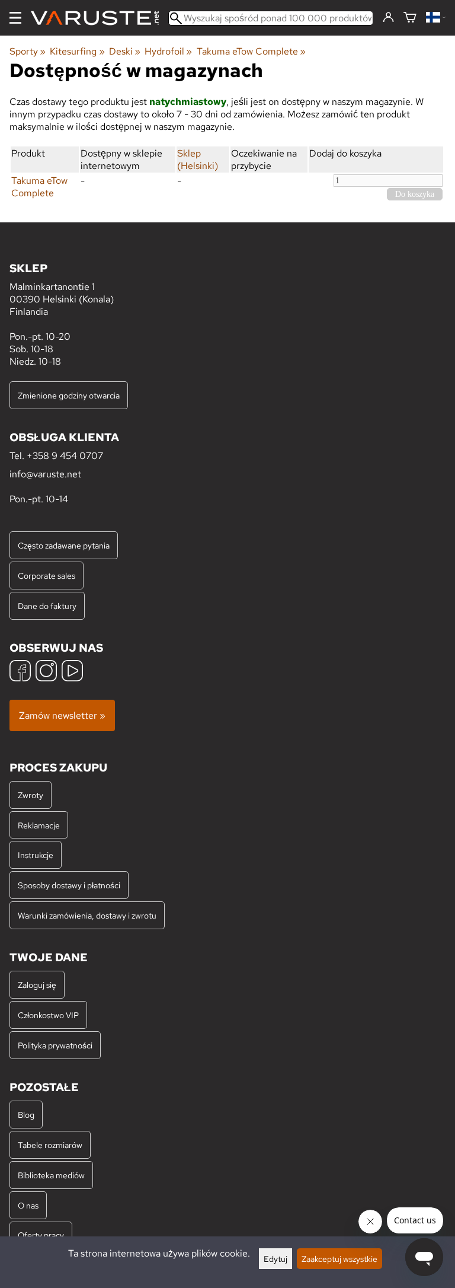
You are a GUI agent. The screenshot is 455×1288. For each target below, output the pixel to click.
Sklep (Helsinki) (197, 159)
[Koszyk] (409, 18)
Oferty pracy (41, 1235)
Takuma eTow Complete (251, 51)
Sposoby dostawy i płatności (69, 885)
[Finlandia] (436, 18)
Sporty (27, 51)
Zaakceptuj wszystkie (339, 1258)
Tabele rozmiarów (50, 1144)
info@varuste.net (45, 474)
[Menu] (15, 18)
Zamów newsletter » (62, 715)
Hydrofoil (168, 51)
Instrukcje (35, 854)
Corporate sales (46, 575)
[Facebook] (20, 672)
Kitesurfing (77, 51)
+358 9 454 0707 (65, 455)
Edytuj (275, 1258)
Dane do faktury (47, 605)
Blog (26, 1114)
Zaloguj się (37, 984)
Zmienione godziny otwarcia (69, 395)
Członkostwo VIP (48, 1015)
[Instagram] (46, 672)
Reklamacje (39, 825)
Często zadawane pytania (64, 545)
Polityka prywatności (55, 1045)
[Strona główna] (99, 18)
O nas (28, 1205)
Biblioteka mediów (51, 1175)
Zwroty (30, 795)
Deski (124, 51)
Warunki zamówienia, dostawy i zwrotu (87, 915)
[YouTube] (72, 672)
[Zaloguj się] (388, 18)
